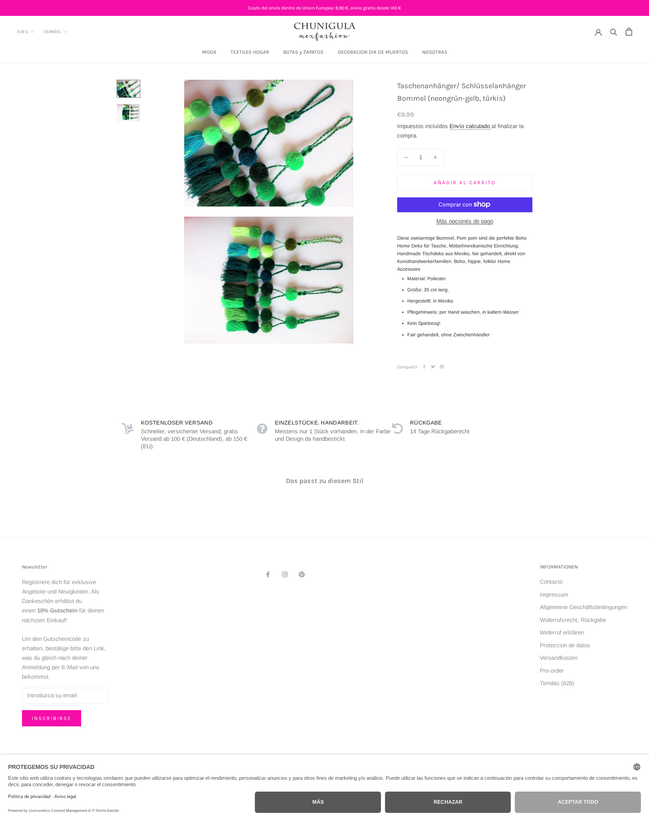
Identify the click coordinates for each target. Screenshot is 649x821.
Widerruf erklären (562, 632)
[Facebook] (424, 367)
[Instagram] (285, 574)
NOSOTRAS (434, 52)
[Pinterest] (442, 367)
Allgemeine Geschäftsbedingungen (583, 607)
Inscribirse (51, 718)
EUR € (22, 31)
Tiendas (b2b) (557, 683)
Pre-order (552, 671)
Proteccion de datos (565, 645)
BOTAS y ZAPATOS (303, 52)
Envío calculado (470, 126)
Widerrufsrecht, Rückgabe (573, 620)
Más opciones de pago (464, 221)
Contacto (551, 582)
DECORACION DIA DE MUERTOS (373, 52)
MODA (209, 52)
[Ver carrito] (629, 31)
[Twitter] (433, 367)
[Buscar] (613, 31)
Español (52, 31)
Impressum (554, 594)
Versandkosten (558, 658)
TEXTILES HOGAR (250, 52)
